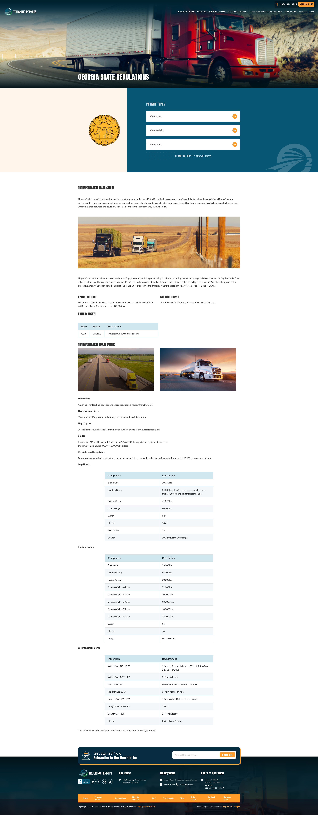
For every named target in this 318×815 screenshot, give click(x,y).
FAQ (154, 798)
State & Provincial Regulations (266, 12)
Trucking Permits (185, 12)
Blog (182, 798)
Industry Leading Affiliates (211, 12)
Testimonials (168, 798)
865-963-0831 (169, 784)
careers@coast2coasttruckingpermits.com (180, 780)
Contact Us (291, 12)
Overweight (157, 130)
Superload (155, 144)
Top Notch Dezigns (231, 806)
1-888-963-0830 (186, 784)
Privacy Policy (149, 806)
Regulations (120, 798)
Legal (139, 806)
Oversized (155, 116)
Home (85, 798)
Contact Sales (306, 12)
